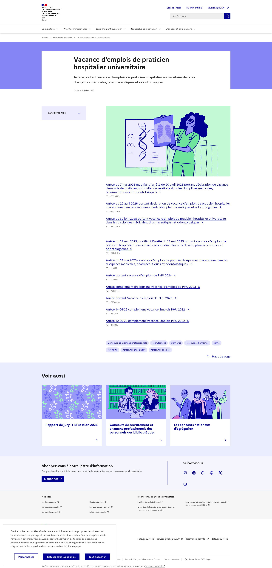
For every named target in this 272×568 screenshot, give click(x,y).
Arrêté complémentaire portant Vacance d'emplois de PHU (151, 287)
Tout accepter (97, 557)
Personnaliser (26, 557)
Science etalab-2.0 (153, 566)
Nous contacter (172, 559)
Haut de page (220, 356)
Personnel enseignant (133, 349)
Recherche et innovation (143, 29)
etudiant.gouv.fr (216, 7)
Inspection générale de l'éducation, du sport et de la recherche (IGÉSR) (207, 504)
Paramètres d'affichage (199, 559)
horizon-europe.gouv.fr (99, 507)
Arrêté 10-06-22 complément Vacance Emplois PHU (146, 321)
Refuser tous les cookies (61, 557)
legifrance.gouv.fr (196, 539)
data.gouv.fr (218, 539)
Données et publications (179, 29)
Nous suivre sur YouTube (185, 484)
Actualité (112, 349)
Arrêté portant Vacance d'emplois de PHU (139, 298)
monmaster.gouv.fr (50, 512)
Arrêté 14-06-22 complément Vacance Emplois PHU (146, 309)
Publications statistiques (149, 502)
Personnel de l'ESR (160, 349)
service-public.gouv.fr (168, 539)
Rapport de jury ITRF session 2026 (71, 424)
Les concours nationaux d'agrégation (192, 426)
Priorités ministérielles (75, 29)
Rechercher (227, 16)
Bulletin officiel (194, 7)
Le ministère (48, 29)
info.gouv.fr (144, 539)
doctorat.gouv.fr (97, 502)
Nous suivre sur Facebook (203, 473)
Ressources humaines (63, 37)
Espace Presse (174, 7)
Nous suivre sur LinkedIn (185, 473)
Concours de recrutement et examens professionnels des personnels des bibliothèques (132, 428)
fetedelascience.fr (97, 512)
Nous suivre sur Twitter (220, 473)
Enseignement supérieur (109, 29)
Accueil (45, 37)
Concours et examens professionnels (93, 37)
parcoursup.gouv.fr (50, 507)
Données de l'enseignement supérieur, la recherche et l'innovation (156, 509)
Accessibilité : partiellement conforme (142, 559)
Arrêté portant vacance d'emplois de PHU (139, 275)
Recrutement (159, 343)
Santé (216, 343)
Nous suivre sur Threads (211, 473)
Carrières (176, 343)
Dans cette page (57, 113)
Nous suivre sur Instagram (194, 473)
